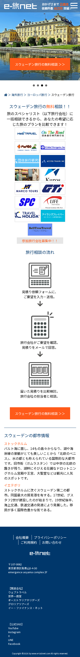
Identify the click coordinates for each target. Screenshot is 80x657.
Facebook (14, 644)
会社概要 (22, 537)
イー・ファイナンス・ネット (25, 608)
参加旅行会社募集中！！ (40, 240)
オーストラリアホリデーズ (24, 600)
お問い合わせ (52, 542)
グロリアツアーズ (18, 604)
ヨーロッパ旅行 (37, 95)
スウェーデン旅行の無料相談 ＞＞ (40, 64)
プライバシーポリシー (50, 537)
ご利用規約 (29, 542)
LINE (10, 640)
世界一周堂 (15, 596)
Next (74, 40)
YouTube (13, 628)
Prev (5, 40)
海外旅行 (17, 95)
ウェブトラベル (17, 592)
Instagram (14, 632)
